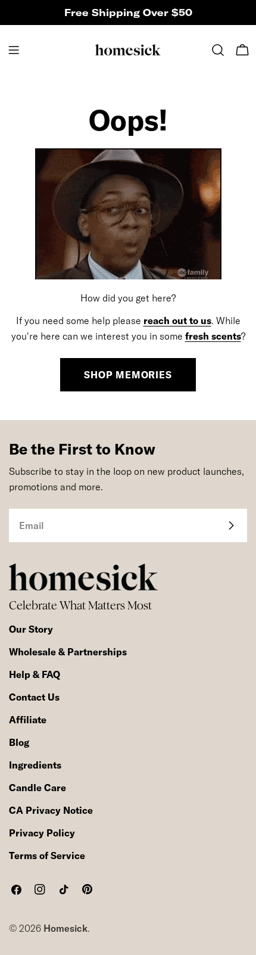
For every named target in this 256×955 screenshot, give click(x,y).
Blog (19, 742)
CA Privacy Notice (51, 810)
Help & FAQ (34, 674)
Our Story (31, 629)
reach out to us (177, 320)
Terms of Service (47, 855)
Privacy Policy (42, 833)
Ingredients (35, 765)
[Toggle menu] (14, 50)
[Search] (218, 50)
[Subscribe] (231, 525)
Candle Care (37, 788)
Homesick (65, 928)
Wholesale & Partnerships (68, 652)
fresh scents (213, 336)
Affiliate (27, 720)
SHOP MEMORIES (127, 375)
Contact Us (34, 697)
